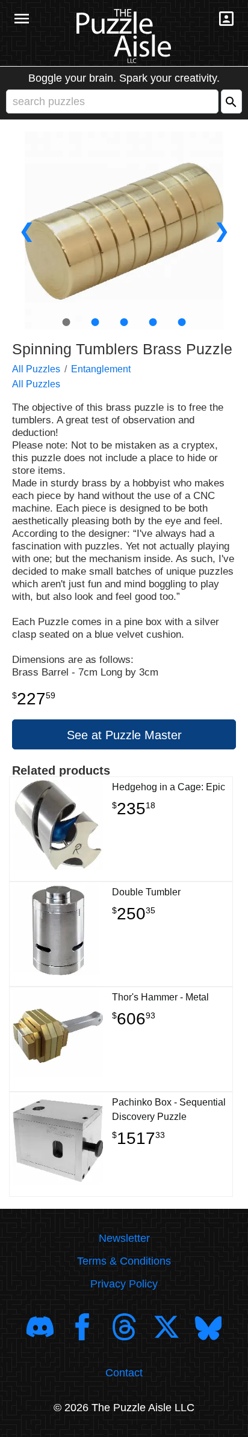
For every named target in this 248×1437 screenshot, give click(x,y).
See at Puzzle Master (124, 735)
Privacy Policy (124, 1284)
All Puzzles (36, 369)
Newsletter (124, 1238)
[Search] (231, 101)
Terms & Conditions (124, 1261)
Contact (124, 1373)
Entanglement (101, 369)
